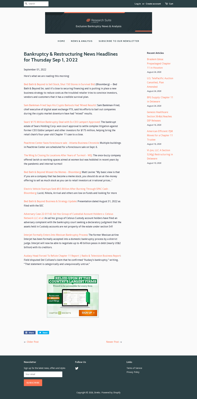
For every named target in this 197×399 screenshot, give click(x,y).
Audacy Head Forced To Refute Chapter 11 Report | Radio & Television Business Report (72, 255)
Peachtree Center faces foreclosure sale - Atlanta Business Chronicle (61, 142)
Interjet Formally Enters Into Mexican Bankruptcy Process (55, 234)
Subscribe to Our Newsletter (119, 41)
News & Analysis (81, 41)
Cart (171, 3)
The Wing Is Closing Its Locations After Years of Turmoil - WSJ (58, 155)
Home (61, 41)
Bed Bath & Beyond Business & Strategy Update (50, 201)
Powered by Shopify (111, 392)
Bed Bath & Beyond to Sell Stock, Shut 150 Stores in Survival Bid (59, 84)
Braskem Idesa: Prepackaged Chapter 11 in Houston (159, 63)
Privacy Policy (133, 372)
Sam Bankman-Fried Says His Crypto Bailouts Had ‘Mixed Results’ (60, 105)
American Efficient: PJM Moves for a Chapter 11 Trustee (160, 135)
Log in (138, 3)
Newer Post (112, 341)
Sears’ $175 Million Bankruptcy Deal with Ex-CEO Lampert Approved (62, 122)
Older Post (33, 341)
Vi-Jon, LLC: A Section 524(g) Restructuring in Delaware (160, 154)
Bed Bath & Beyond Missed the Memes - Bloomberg (52, 172)
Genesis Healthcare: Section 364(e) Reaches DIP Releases (159, 116)
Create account (153, 3)
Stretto (97, 392)
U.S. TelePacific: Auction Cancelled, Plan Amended (160, 82)
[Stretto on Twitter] (76, 369)
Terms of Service (134, 368)
